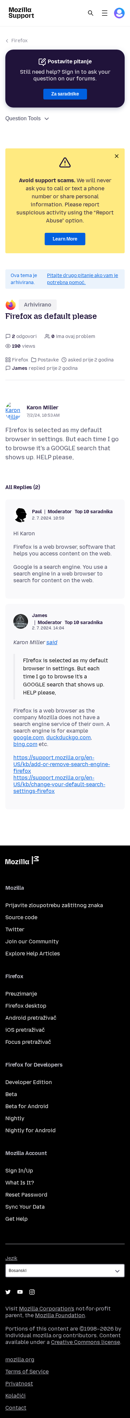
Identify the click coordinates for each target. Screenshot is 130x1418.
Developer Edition (28, 1082)
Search (90, 13)
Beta (11, 1094)
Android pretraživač (30, 1018)
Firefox (19, 41)
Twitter (14, 929)
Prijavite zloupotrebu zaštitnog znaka (54, 905)
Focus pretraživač (28, 1042)
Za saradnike (65, 94)
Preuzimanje (21, 994)
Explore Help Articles (32, 953)
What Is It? (19, 1182)
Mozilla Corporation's (46, 1308)
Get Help (16, 1219)
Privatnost (19, 1383)
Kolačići (15, 1396)
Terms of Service (27, 1371)
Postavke (48, 360)
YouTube (20, 1292)
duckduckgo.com (68, 737)
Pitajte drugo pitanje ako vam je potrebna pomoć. (82, 279)
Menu (104, 13)
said (51, 642)
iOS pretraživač (25, 1030)
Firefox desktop (25, 1006)
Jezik (11, 1258)
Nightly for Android (30, 1130)
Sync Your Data (25, 1207)
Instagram (32, 1292)
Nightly (14, 1118)
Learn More (65, 239)
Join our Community (32, 941)
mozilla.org (19, 1359)
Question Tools (23, 118)
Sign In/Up (19, 1170)
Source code (21, 917)
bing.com (25, 744)
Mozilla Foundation (60, 1315)
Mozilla (22, 861)
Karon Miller (42, 407)
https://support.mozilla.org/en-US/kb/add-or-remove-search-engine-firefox (61, 764)
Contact (15, 1408)
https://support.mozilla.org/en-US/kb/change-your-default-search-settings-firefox (59, 784)
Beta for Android (26, 1106)
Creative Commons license (85, 1342)
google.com (28, 737)
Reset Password (26, 1195)
